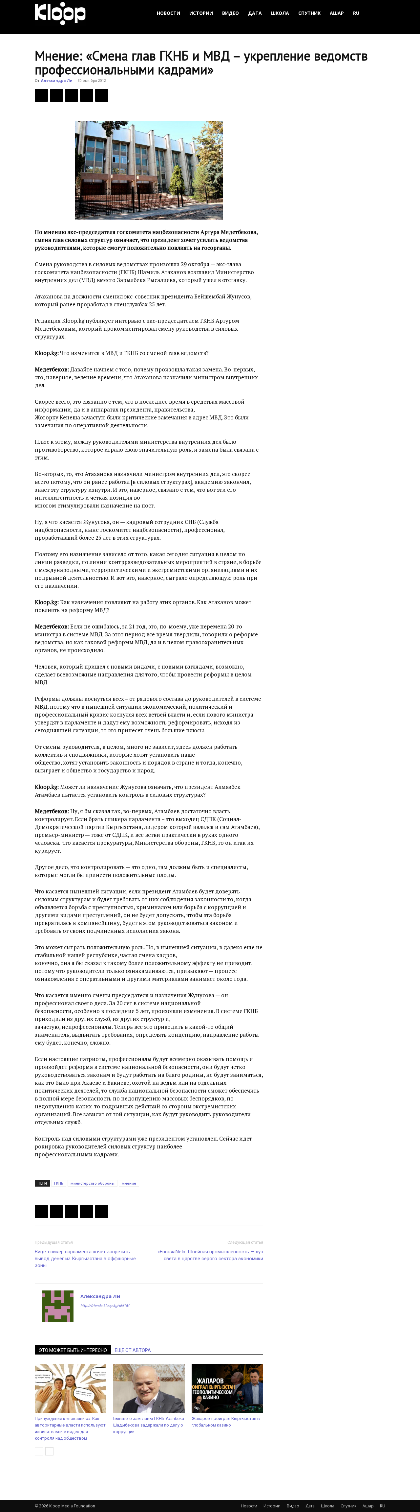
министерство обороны (93, 1183)
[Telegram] (86, 95)
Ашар (337, 13)
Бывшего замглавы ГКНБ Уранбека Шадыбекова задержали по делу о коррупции (148, 1425)
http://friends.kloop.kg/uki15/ (104, 1306)
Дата (255, 13)
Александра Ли (57, 80)
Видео (230, 13)
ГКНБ (58, 1183)
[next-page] (49, 1451)
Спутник (309, 13)
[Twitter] (56, 95)
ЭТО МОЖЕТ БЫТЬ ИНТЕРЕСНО (73, 1350)
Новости (168, 13)
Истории (201, 13)
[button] (377, 13)
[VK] (71, 95)
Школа (280, 13)
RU (356, 13)
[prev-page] (39, 1451)
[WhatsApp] (101, 95)
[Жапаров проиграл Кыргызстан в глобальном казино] (227, 1388)
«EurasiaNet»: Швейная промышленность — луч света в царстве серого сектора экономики (210, 1255)
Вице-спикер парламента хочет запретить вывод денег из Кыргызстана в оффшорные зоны (85, 1258)
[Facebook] (41, 95)
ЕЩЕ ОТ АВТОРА (133, 1350)
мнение (129, 1183)
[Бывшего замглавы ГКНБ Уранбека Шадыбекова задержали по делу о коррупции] (149, 1388)
